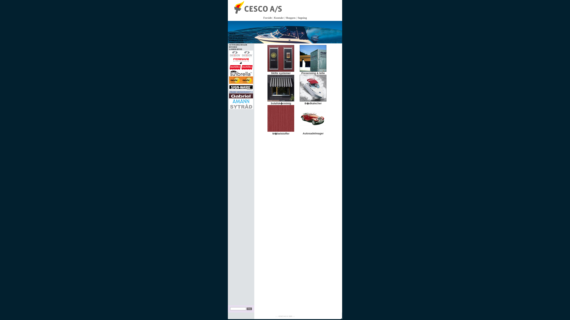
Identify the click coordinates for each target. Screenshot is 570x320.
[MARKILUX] (241, 67)
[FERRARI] (241, 61)
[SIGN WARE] (241, 87)
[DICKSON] (241, 53)
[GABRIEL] (241, 95)
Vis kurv (232, 23)
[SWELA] (241, 80)
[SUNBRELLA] (241, 73)
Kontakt (279, 17)
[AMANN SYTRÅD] (241, 103)
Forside (267, 17)
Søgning (302, 17)
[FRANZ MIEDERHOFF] (241, 91)
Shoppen (291, 17)
